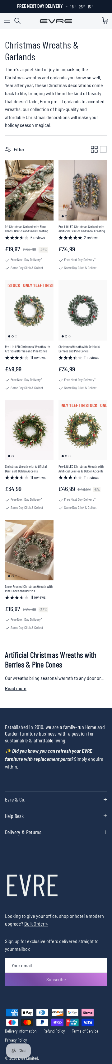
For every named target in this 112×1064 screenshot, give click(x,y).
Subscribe (56, 979)
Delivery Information (20, 1031)
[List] (103, 149)
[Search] (20, 21)
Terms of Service (85, 1031)
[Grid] (94, 149)
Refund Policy (54, 1031)
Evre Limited (28, 1058)
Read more (15, 688)
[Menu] (7, 21)
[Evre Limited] (56, 21)
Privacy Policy (16, 1040)
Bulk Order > (36, 924)
